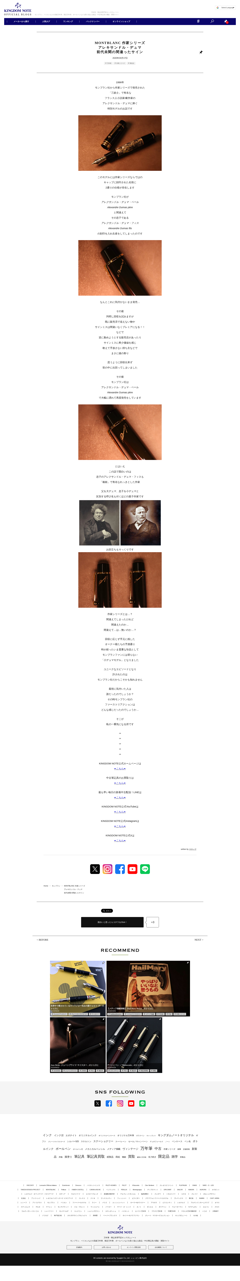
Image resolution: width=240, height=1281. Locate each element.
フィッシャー (121, 1198)
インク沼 (58, 1135)
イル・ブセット (79, 1207)
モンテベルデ (63, 1211)
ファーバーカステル (79, 1202)
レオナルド (181, 1202)
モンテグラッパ (63, 1207)
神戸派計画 (58, 1215)
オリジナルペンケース (107, 1136)
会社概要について (161, 1247)
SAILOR (180, 1189)
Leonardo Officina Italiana (48, 1185)
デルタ (38, 1207)
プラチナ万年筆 (157, 1211)
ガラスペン (140, 1136)
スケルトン (86, 1141)
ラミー (94, 1202)
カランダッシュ (110, 1211)
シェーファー (49, 1211)
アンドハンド (36, 1198)
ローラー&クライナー (137, 1202)
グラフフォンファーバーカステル (156, 1198)
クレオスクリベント (166, 1185)
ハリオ (204, 1211)
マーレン (49, 1207)
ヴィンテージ (130, 1148)
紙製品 (110, 1157)
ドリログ (45, 1215)
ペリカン (64, 1202)
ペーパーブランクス (110, 1215)
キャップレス (151, 1135)
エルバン (206, 1207)
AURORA (203, 1189)
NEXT (198, 939)
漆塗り (68, 1156)
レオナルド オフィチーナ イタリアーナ (59, 1198)
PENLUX (124, 1189)
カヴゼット (216, 1189)
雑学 (175, 1156)
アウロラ (154, 1202)
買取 (154, 1070)
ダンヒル (150, 1207)
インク (47, 1135)
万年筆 (109, 63)
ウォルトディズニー (60, 1014)
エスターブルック (92, 1194)
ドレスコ (82, 1198)
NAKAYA (191, 1189)
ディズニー (95, 1014)
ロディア (62, 1194)
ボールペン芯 (78, 1149)
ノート (167, 1141)
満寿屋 (95, 1215)
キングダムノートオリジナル (176, 1135)
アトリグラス (37, 1202)
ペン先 (187, 1141)
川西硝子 (215, 1211)
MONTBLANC (51, 1189)
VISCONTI (30, 1185)
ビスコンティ (167, 1202)
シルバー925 (73, 1141)
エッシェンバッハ (118, 1202)
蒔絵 (118, 1157)
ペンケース (177, 1141)
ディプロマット (152, 1189)
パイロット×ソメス (93, 1185)
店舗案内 (79, 1247)
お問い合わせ (106, 1247)
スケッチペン (114, 1070)
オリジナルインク (88, 1135)
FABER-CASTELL (78, 1189)
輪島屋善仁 (145, 1194)
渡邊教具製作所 (109, 1194)
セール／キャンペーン (138, 1141)
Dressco (78, 1185)
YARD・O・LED (208, 1185)
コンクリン (78, 1211)
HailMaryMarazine (116, 1014)
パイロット (125, 1211)
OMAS (194, 1185)
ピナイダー (136, 1198)
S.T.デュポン (192, 1207)
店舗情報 (186, 1149)
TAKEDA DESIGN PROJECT (30, 1189)
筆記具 (101, 1070)
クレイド (195, 1194)
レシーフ (24, 1202)
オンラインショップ (121, 21)
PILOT (124, 1185)
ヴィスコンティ (106, 1198)
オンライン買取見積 (134, 1247)
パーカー (108, 1207)
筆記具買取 (144, 1070)
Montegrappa (137, 1189)
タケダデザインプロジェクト (77, 1215)
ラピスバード (75, 1194)
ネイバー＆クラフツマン (131, 1215)
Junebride (57, 1070)
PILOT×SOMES (111, 1185)
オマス (217, 1202)
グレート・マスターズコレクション (157, 1215)
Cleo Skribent (149, 1185)
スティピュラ (25, 1207)
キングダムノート (181, 1215)
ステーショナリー (103, 1141)
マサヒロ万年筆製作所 (189, 1211)
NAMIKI (201, 1198)
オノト (139, 1207)
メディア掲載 (150, 1014)
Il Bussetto (135, 1185)
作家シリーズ (120, 63)
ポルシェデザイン (209, 1194)
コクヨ (183, 1194)
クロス (217, 1207)
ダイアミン (162, 1207)
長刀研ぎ (152, 1157)
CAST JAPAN (214, 1198)
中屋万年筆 (172, 1211)
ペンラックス (110, 1189)
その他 (195, 1215)
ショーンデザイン (94, 1211)
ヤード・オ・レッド (124, 1207)
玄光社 (23, 1198)
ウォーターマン (177, 1207)
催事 (179, 1149)
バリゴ (104, 1202)
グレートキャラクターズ (79, 1014)
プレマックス (178, 1198)
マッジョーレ (95, 1207)
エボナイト (71, 1135)
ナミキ (93, 1198)
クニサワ (158, 1194)
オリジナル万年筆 (125, 1135)
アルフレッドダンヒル (128, 1194)
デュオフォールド (156, 1142)
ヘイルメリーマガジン (134, 1014)
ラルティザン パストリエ (30, 1211)
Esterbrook (66, 1185)
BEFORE (43, 939)
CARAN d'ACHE (95, 1189)
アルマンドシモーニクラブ (200, 1202)
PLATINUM (183, 1185)
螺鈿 (124, 1157)
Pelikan (63, 1189)
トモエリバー (171, 1194)
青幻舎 (191, 1198)
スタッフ (192, 849)
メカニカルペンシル (95, 1149)
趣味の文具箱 (141, 1157)
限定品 (132, 63)
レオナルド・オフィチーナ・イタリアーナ (39, 1194)
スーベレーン (120, 1141)
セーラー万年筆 (140, 1211)
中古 (169, 1014)
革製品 (182, 1157)
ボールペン (63, 1148)
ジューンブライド (70, 1070)
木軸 (60, 1157)
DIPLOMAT (167, 1189)
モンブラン (51, 1202)
